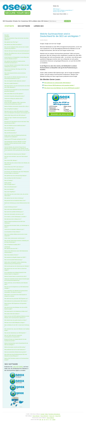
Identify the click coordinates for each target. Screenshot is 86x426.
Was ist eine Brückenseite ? (10, 186)
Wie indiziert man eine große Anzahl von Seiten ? (15, 320)
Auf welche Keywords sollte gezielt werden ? (14, 96)
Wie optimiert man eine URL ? (11, 248)
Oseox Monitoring (44, 416)
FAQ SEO (6, 35)
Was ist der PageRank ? (9, 191)
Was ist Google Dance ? (9, 184)
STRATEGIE (7, 247)
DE (42, 419)
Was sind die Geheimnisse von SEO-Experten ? (15, 332)
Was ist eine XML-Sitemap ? (10, 160)
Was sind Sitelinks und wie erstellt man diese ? (15, 125)
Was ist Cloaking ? (8, 180)
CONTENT (6, 36)
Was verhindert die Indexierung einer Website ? (15, 154)
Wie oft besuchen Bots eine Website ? (13, 169)
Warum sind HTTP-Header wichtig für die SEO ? (15, 139)
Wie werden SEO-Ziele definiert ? (12, 313)
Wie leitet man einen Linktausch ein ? (13, 219)
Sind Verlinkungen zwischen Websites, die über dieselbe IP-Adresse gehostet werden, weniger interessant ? (15, 143)
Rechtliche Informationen (54, 414)
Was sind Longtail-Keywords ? (11, 83)
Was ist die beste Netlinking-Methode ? (13, 209)
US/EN (53, 419)
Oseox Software (50, 417)
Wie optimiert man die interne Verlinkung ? (14, 198)
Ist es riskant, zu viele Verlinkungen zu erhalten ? (15, 216)
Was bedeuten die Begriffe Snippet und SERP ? (15, 257)
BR (40, 419)
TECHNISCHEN (8, 101)
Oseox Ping (58, 416)
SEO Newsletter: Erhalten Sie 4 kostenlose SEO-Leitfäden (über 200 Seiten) (25, 21)
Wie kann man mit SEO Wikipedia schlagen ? (14, 322)
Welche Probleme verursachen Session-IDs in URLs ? (16, 106)
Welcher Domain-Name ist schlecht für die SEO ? (15, 276)
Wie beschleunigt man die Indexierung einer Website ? (16, 266)
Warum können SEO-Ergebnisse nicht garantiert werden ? (59, 85)
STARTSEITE (9, 26)
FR (47, 419)
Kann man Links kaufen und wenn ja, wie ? (14, 214)
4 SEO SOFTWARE (17, 366)
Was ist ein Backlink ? (9, 189)
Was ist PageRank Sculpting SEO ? (12, 244)
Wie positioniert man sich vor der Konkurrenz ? (15, 349)
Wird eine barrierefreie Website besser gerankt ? (15, 352)
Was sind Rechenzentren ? (10, 132)
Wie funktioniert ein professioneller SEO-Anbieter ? (57, 82)
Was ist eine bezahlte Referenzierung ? (13, 259)
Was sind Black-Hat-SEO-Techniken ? (13, 178)
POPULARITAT (7, 183)
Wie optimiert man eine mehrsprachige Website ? (15, 175)
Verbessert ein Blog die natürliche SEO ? (13, 98)
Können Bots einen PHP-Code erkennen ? (14, 166)
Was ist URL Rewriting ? (10, 130)
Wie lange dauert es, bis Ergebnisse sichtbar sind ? (16, 311)
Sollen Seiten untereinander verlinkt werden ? (14, 238)
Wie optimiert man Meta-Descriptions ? (13, 44)
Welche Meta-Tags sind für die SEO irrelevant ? (15, 115)
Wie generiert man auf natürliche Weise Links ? (15, 200)
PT (50, 419)
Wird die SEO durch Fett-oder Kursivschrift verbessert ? (16, 50)
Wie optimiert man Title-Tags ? (11, 42)
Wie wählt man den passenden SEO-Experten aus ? (16, 298)
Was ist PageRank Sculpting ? (11, 108)
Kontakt (42, 414)
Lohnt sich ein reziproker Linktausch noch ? (14, 229)
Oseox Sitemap (36, 416)
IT (48, 419)
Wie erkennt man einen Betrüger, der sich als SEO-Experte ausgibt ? (62, 88)
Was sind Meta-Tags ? (9, 128)
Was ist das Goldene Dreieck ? (11, 254)
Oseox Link (51, 416)
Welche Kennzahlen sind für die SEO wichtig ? (15, 347)
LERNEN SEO (39, 26)
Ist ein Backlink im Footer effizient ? (12, 231)
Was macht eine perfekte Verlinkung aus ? (14, 211)
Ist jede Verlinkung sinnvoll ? (10, 207)
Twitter (46, 414)
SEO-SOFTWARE (24, 26)
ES (44, 419)
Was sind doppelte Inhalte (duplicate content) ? (15, 81)
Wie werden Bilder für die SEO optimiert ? (13, 93)
